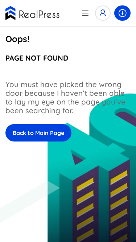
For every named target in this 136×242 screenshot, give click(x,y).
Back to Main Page (38, 132)
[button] (122, 13)
